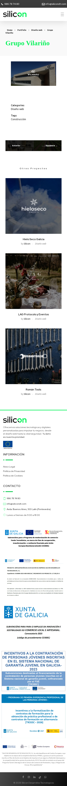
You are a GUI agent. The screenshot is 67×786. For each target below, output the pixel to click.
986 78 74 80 (11, 4)
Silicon (27, 243)
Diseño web (36, 30)
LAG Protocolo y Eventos (33, 314)
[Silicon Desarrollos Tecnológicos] (14, 14)
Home (9, 30)
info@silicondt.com (55, 4)
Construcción (18, 119)
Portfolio (21, 30)
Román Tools (33, 389)
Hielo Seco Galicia (33, 239)
